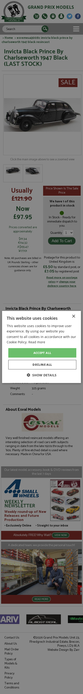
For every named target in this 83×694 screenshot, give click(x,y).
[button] (41, 375)
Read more (36, 342)
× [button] (73, 316)
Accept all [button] (42, 353)
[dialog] (41, 347)
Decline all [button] (42, 364)
